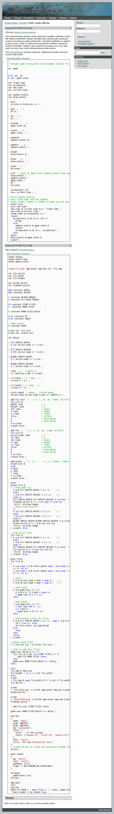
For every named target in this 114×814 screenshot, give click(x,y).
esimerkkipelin (16, 52)
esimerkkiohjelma (26, 250)
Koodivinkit (28, 18)
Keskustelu (41, 18)
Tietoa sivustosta (105, 810)
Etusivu (7, 18)
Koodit (23, 23)
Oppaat (17, 18)
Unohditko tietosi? (86, 44)
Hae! (103, 52)
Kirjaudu (81, 36)
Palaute (73, 18)
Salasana (80, 28)
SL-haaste (82, 66)
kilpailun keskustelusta (24, 32)
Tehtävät (63, 18)
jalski (8, 28)
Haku (77, 48)
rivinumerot (26, 58)
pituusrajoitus (16, 58)
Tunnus (79, 22)
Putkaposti (83, 61)
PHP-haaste (83, 63)
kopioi (8, 58)
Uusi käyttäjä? (84, 41)
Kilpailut (52, 18)
